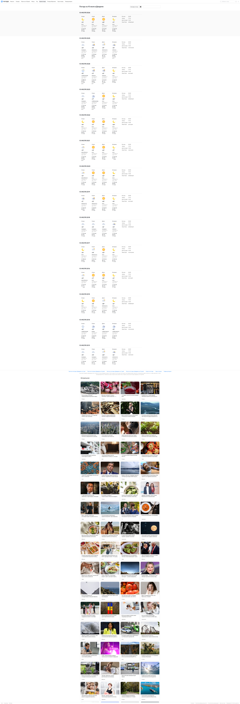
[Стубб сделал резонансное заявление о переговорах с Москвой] (90, 491)
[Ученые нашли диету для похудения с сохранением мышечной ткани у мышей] (90, 551)
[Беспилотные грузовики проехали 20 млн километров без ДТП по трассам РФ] (130, 651)
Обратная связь (222, 703)
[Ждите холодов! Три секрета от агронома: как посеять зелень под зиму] (150, 431)
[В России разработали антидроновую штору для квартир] (90, 591)
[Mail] (2, 1)
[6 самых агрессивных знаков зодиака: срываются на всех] (130, 531)
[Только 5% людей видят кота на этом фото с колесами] (90, 471)
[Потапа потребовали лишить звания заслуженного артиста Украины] (130, 511)
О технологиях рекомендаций (213, 703)
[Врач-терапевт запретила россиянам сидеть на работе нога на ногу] (90, 511)
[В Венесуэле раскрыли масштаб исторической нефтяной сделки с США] (110, 631)
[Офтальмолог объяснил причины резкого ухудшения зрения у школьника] (90, 691)
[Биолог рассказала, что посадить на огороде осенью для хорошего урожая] (90, 671)
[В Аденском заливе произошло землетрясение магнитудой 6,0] (150, 671)
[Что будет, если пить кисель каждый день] (130, 391)
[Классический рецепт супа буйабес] (150, 511)
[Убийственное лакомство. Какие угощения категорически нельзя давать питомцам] (130, 431)
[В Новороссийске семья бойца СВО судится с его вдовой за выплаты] (150, 471)
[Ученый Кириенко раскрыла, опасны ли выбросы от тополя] (130, 691)
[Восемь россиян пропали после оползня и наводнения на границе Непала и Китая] (90, 431)
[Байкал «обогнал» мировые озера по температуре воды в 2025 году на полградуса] (130, 471)
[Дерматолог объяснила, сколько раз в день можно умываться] (90, 571)
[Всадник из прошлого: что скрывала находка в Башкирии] (150, 651)
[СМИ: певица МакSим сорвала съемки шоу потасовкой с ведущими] (110, 651)
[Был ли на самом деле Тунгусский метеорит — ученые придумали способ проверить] (130, 571)
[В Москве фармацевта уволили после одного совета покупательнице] (90, 451)
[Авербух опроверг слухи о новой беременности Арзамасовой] (150, 491)
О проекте (192, 703)
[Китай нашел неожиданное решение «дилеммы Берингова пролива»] (150, 691)
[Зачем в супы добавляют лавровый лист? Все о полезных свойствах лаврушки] (130, 491)
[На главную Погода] (6, 1)
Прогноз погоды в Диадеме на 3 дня (77, 371)
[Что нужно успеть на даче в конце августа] (130, 451)
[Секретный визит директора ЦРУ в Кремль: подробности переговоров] (110, 471)
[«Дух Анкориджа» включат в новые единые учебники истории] (150, 551)
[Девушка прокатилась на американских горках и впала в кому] (150, 631)
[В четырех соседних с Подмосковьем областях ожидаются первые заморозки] (110, 491)
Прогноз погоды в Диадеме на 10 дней (135, 371)
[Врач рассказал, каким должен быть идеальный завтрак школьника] (90, 531)
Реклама (10, 703)
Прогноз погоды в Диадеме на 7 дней (115, 371)
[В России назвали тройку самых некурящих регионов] (130, 611)
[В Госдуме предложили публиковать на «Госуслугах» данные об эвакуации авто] (130, 631)
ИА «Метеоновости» (235, 703)
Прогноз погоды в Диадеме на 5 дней (96, 371)
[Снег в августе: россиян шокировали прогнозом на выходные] (110, 431)
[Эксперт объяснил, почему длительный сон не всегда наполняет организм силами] (110, 671)
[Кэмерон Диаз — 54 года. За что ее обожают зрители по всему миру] (150, 571)
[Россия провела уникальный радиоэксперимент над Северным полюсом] (110, 511)
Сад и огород (158, 371)
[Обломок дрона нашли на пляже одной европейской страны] (110, 611)
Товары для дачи (167, 371)
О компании (6, 703)
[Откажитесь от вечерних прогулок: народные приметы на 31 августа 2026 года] (110, 531)
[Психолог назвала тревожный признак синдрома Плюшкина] (110, 411)
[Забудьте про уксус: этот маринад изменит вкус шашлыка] (90, 411)
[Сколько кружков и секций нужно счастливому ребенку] (90, 651)
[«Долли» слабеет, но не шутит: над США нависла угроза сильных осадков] (90, 631)
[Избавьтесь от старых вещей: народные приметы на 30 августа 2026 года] (150, 391)
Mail (2, 703)
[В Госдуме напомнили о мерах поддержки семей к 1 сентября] (90, 611)
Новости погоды (149, 371)
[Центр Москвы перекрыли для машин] (130, 671)
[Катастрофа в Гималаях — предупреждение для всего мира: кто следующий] (90, 391)
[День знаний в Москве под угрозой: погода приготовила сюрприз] (130, 411)
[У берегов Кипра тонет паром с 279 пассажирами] (110, 591)
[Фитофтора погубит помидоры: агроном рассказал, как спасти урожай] (130, 591)
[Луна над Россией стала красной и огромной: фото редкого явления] (150, 531)
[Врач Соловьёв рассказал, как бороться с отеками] (150, 591)
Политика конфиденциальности (201, 703)
